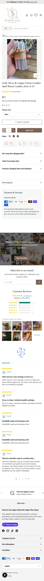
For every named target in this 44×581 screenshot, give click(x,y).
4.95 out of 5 (27, 295)
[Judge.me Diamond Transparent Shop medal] (21, 352)
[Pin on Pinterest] (18, 136)
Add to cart (29, 130)
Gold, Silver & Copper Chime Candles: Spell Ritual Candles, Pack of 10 (21, 36)
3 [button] (22, 479)
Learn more (33, 2)
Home (3, 35)
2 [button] (19, 479)
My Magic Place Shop (12, 572)
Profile (9, 576)
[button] (31, 15)
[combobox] (22, 28)
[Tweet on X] (10, 136)
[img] (7, 368)
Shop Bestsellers (22, 258)
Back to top (21, 503)
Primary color (6, 110)
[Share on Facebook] (14, 136)
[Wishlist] (36, 15)
